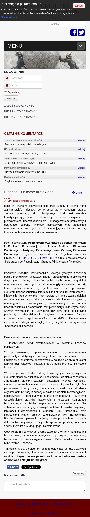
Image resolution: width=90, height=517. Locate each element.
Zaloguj (11, 98)
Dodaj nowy (78, 473)
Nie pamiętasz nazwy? (21, 111)
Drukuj (79, 192)
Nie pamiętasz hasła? (20, 117)
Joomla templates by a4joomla (45, 513)
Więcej (81, 140)
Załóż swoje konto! (19, 105)
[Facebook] (73, 33)
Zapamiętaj (14, 92)
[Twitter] (81, 33)
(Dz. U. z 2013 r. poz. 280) (38, 257)
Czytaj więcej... (9, 17)
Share (13, 467)
